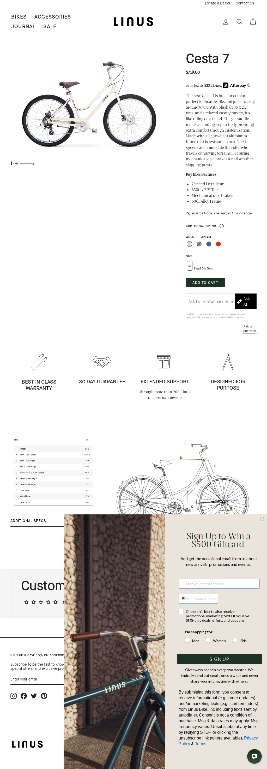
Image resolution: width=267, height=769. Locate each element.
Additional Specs (204, 226)
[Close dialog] (262, 519)
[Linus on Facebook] (24, 695)
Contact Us (245, 3)
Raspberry (218, 244)
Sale (49, 26)
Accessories (52, 16)
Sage (199, 244)
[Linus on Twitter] (34, 695)
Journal (23, 26)
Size (189, 256)
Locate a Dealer (217, 3)
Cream (189, 244)
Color (198, 237)
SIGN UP (219, 659)
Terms (200, 744)
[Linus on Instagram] (13, 695)
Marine (208, 244)
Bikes (19, 16)
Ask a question (249, 328)
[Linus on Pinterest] (44, 695)
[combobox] (184, 598)
